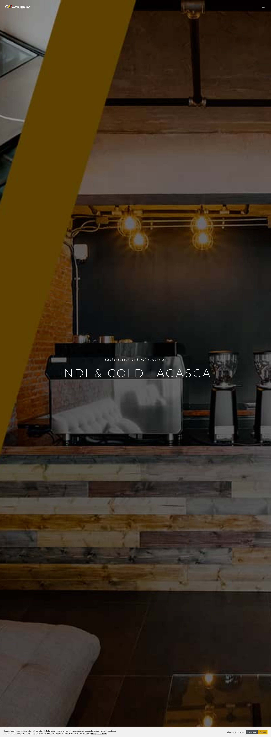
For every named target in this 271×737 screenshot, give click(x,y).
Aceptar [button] (263, 732)
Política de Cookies (99, 733)
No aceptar (251, 732)
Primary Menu (263, 7)
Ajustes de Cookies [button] (235, 732)
